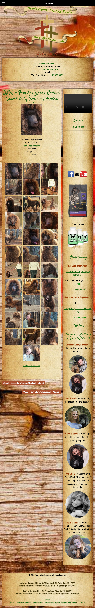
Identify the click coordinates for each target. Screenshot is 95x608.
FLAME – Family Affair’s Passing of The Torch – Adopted (24, 383)
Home (12, 602)
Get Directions (77, 126)
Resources (72, 602)
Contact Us (81, 602)
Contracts (46, 602)
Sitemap (47, 599)
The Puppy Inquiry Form (47, 69)
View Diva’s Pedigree (31, 146)
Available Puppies (47, 63)
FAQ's (40, 602)
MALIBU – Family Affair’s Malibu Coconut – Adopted (41, 392)
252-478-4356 (57, 75)
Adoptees (33, 602)
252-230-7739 (79, 289)
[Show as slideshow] (31, 366)
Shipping (54, 602)
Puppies (26, 602)
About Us (18, 602)
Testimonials (62, 602)
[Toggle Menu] (3, 3)
